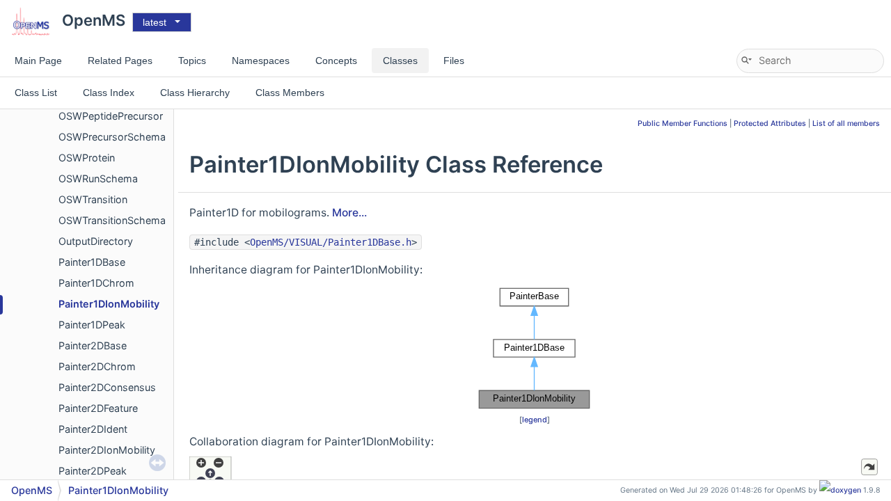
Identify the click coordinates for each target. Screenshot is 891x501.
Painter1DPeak (91, 325)
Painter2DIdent (92, 429)
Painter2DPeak (92, 471)
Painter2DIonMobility (106, 450)
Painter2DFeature (98, 408)
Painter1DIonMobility (108, 304)
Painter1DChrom (96, 283)
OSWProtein (86, 158)
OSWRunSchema (98, 178)
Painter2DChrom (97, 366)
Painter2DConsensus (107, 387)
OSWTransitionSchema (112, 220)
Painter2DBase (92, 345)
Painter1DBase (91, 262)
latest (154, 22)
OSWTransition (92, 199)
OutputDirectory (95, 241)
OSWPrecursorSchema (112, 137)
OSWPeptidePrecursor (110, 116)
